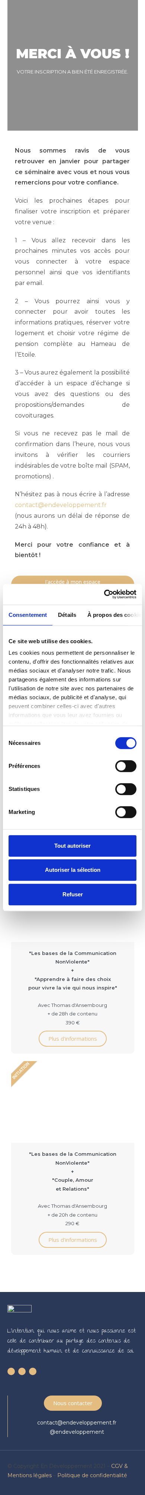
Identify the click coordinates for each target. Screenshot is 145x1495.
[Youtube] (22, 1371)
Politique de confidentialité (92, 1475)
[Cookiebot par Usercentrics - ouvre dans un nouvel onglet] (104, 594)
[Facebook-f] (11, 1371)
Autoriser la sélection (72, 870)
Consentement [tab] (28, 615)
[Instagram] (32, 1371)
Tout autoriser (72, 846)
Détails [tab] (67, 615)
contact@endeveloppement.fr (61, 504)
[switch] (125, 766)
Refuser (72, 894)
